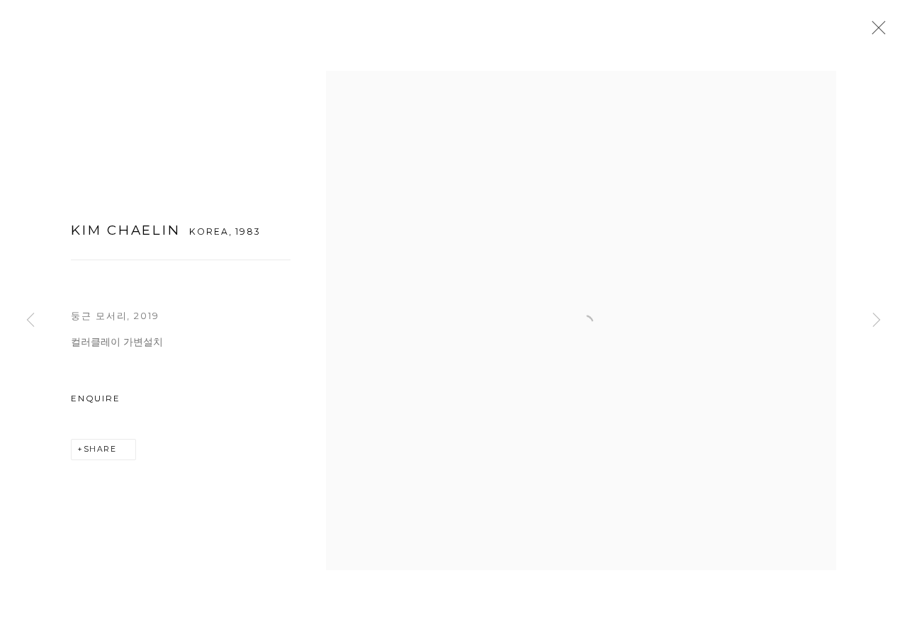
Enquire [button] (95, 398)
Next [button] (876, 320)
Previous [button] (30, 320)
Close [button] (875, 32)
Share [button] (100, 449)
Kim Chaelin (126, 230)
